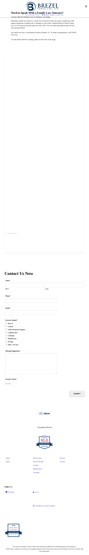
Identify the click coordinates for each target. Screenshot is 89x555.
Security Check (11, 379)
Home (8, 458)
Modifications (37, 469)
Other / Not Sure (13, 345)
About (8, 462)
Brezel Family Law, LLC (53, 15)
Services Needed (11, 320)
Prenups (10, 342)
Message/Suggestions (13, 351)
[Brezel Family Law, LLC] (42, 6)
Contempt (11, 335)
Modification (12, 339)
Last (46, 289)
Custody (10, 326)
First (7, 289)
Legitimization (13, 332)
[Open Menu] (86, 6)
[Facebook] (17, 492)
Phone (8, 296)
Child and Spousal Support (16, 329)
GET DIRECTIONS (12, 233)
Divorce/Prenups (38, 462)
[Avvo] (44, 492)
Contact (62, 462)
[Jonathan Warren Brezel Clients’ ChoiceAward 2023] (13, 537)
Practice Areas (37, 458)
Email (8, 308)
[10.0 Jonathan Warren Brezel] (45, 449)
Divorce (10, 323)
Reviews (62, 458)
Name (7, 281)
